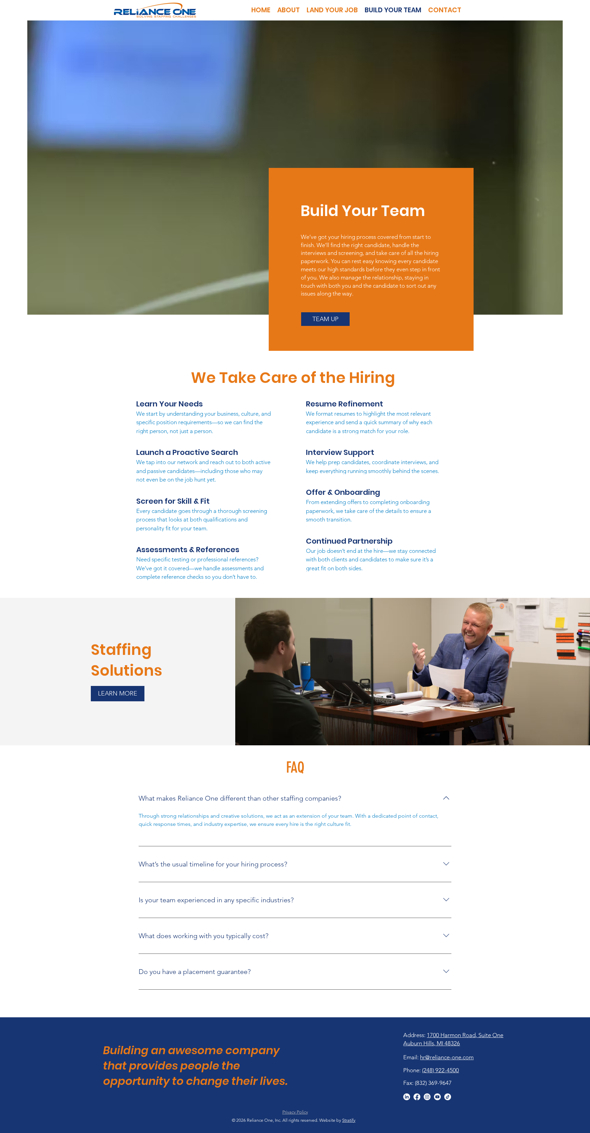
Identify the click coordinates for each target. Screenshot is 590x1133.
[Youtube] (437, 1096)
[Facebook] (416, 1096)
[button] (325, 319)
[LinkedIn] (406, 1096)
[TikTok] (447, 1096)
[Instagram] (427, 1096)
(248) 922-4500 (440, 1070)
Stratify (348, 1120)
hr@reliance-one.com (447, 1057)
